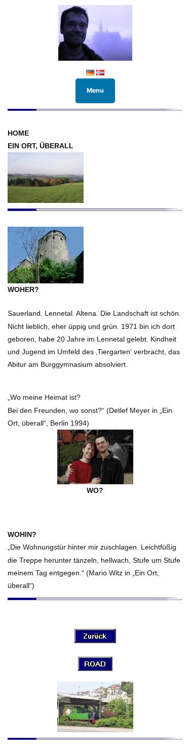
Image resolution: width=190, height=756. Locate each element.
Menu (95, 90)
